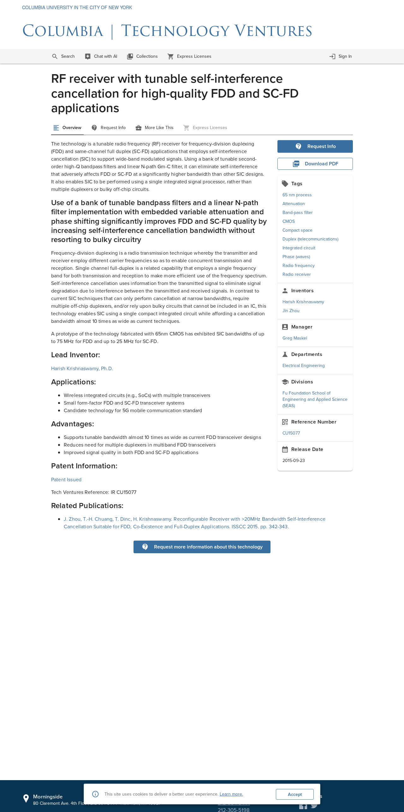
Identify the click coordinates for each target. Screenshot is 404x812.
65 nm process (297, 195)
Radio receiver (296, 274)
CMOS (288, 221)
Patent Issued (66, 479)
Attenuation (293, 203)
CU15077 (291, 433)
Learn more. (231, 794)
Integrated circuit (298, 248)
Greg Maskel (294, 338)
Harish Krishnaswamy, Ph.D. (82, 368)
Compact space (297, 230)
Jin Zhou (291, 310)
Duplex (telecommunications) (310, 239)
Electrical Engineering (303, 365)
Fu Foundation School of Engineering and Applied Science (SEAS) (315, 399)
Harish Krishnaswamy (303, 302)
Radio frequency (298, 265)
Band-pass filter (297, 212)
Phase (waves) (296, 256)
